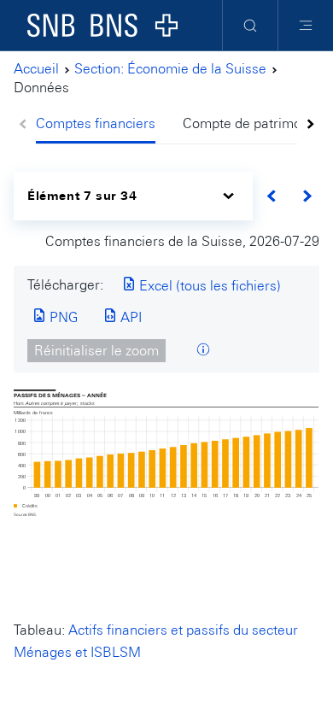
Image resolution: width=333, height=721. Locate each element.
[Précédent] (272, 196)
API (129, 317)
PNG (62, 317)
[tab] (102, 125)
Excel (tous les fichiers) (208, 286)
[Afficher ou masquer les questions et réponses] (203, 351)
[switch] (133, 196)
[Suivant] (307, 196)
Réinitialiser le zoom (96, 351)
